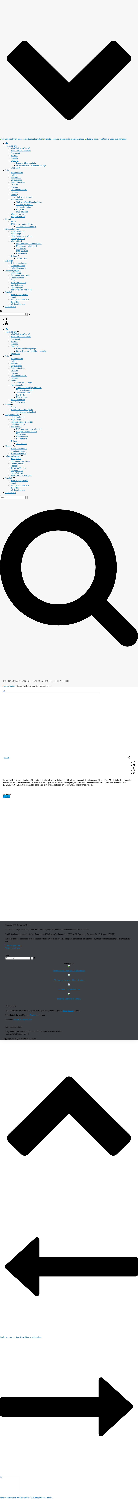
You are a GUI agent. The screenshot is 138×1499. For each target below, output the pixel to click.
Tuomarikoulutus (23, 207)
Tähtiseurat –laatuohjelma (22, 224)
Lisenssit (14, 185)
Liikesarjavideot (17, 278)
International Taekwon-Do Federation (69, 970)
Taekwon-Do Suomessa (21, 151)
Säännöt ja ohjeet (18, 182)
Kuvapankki (16, 273)
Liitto (7, 170)
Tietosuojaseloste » (13, 946)
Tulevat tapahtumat (19, 263)
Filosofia (14, 158)
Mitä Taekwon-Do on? (20, 148)
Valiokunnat (16, 177)
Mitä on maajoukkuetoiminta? (29, 244)
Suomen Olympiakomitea (69, 989)
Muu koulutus (22, 212)
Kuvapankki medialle (20, 299)
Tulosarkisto (21, 258)
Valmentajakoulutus (24, 204)
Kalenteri (9, 261)
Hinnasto (14, 192)
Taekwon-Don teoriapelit (21, 290)
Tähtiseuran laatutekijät (26, 226)
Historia (14, 155)
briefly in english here (23, 1020)
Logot (13, 297)
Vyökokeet (15, 168)
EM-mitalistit (21, 253)
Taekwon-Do (11, 146)
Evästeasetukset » (12, 948)
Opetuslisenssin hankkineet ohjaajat (31, 165)
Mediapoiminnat (18, 304)
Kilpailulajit (16, 234)
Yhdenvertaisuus (18, 214)
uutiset (12, 686)
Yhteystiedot (16, 180)
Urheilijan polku (18, 238)
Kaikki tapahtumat (18, 268)
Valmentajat (21, 248)
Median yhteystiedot (19, 294)
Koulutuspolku (17, 200)
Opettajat (14, 160)
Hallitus (14, 175)
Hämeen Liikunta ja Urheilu (69, 999)
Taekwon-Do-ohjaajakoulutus (29, 202)
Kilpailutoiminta (12, 229)
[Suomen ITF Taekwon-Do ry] (63, 139)
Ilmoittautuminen (18, 265)
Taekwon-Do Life (18, 282)
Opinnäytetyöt (17, 287)
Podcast (14, 280)
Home (5, 686)
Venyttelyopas (17, 285)
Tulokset (14, 256)
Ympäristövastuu (18, 216)
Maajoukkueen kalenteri (26, 246)
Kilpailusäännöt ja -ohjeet (21, 236)
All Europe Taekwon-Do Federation (69, 980)
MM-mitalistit (22, 251)
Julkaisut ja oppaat (13, 270)
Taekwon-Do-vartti (24, 197)
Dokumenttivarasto (19, 189)
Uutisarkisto (10, 306)
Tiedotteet (15, 302)
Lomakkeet (15, 187)
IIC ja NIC (20, 209)
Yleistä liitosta (17, 172)
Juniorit (14, 194)
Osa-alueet (15, 153)
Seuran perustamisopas (20, 275)
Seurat (8, 219)
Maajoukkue (16, 241)
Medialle (9, 292)
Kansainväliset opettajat (26, 163)
